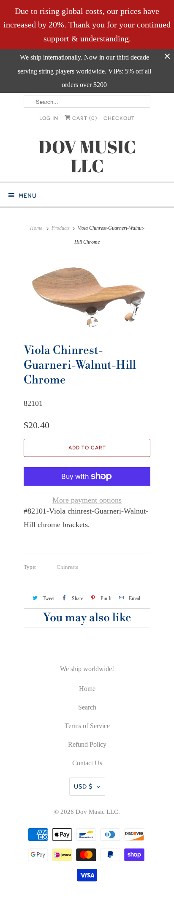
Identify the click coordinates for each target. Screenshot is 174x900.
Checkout (119, 118)
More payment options (87, 500)
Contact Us (87, 763)
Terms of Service (87, 725)
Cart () (84, 118)
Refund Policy (87, 744)
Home (87, 688)
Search (87, 707)
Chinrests (67, 567)
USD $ (83, 786)
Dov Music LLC (97, 811)
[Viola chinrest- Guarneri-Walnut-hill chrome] (87, 293)
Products (61, 228)
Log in (48, 118)
